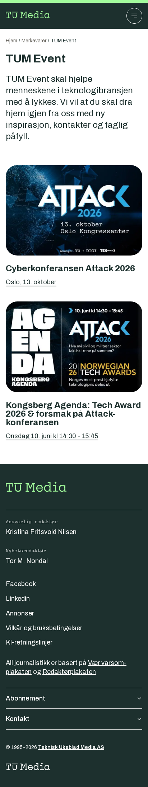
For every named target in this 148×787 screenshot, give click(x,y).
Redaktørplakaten (69, 671)
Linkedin (18, 598)
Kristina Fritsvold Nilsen (41, 531)
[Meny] (134, 16)
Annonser (20, 613)
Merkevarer (34, 40)
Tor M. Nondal (27, 561)
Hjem (11, 40)
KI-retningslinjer (29, 642)
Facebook (21, 583)
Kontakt (17, 718)
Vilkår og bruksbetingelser (44, 628)
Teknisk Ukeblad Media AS (71, 747)
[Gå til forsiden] (29, 15)
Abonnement (25, 698)
